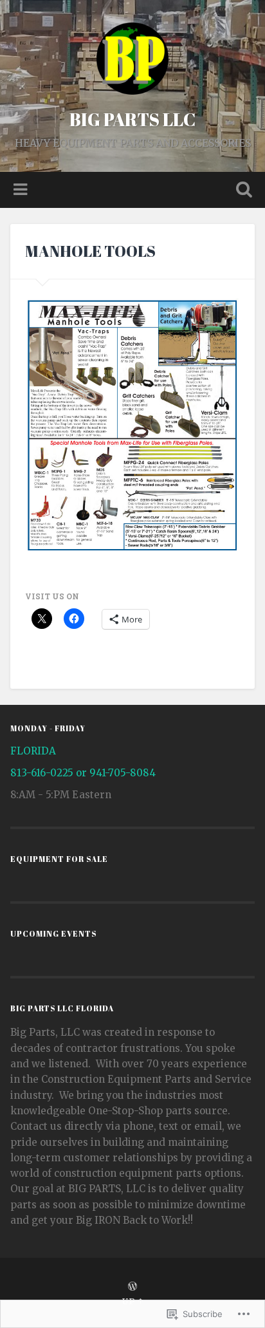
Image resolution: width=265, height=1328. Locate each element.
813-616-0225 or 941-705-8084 (83, 773)
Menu (22, 190)
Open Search (241, 191)
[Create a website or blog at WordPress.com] (132, 1287)
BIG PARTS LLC (132, 119)
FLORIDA (33, 751)
